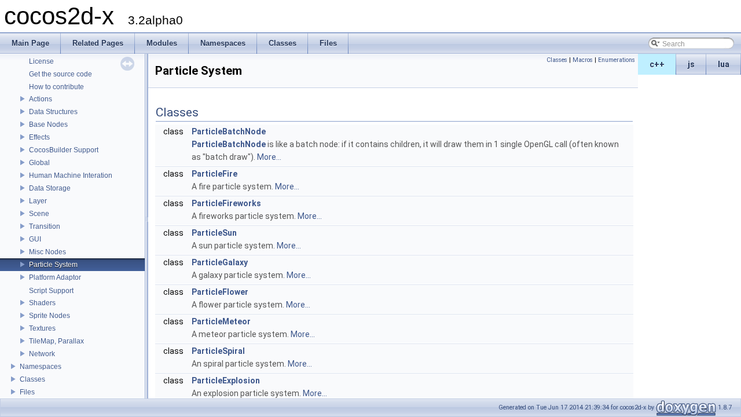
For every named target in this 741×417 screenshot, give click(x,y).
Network (42, 354)
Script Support (51, 291)
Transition (44, 226)
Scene (39, 214)
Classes (32, 379)
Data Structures (53, 112)
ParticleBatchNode (229, 131)
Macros (583, 60)
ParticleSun (214, 232)
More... (269, 157)
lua (723, 64)
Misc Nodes (47, 252)
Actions (40, 99)
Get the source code (60, 74)
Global (39, 163)
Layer (38, 201)
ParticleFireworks (226, 203)
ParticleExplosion (226, 380)
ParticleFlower (220, 292)
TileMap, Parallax (56, 341)
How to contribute (56, 87)
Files (27, 392)
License (41, 61)
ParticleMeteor (221, 321)
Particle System (53, 265)
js (691, 64)
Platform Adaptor (55, 277)
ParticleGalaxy (220, 262)
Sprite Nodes (49, 316)
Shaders (42, 303)
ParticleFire (214, 173)
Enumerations (616, 60)
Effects (39, 137)
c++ (657, 64)
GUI (35, 239)
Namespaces (40, 367)
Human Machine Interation (70, 175)
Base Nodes (48, 124)
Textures (42, 328)
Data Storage (50, 188)
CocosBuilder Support (63, 150)
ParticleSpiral (218, 351)
